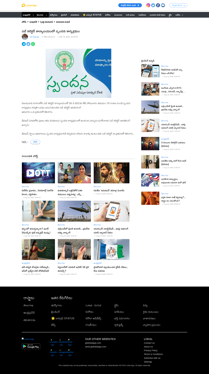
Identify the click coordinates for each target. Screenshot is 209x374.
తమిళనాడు (29, 320)
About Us (148, 347)
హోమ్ (24, 22)
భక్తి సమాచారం (122, 318)
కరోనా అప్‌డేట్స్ (93, 318)
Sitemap (148, 362)
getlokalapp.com (93, 343)
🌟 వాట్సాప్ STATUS (62, 318)
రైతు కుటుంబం (151, 312)
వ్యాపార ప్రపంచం (151, 325)
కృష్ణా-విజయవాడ (46, 22)
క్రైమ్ (116, 305)
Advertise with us (152, 358)
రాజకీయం (91, 325)
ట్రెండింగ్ (55, 312)
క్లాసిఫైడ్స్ (118, 325)
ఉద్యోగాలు (56, 305)
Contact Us (149, 343)
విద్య (145, 305)
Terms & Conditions (153, 354)
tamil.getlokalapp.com (95, 347)
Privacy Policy (150, 350)
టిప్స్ (53, 325)
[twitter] (28, 45)
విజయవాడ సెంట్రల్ (63, 22)
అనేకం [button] (177, 15)
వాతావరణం (149, 318)
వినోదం (89, 312)
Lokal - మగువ (93, 305)
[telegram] (24, 45)
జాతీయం (119, 312)
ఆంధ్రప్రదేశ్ (26, 15)
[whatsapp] (33, 45)
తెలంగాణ (40, 15)
